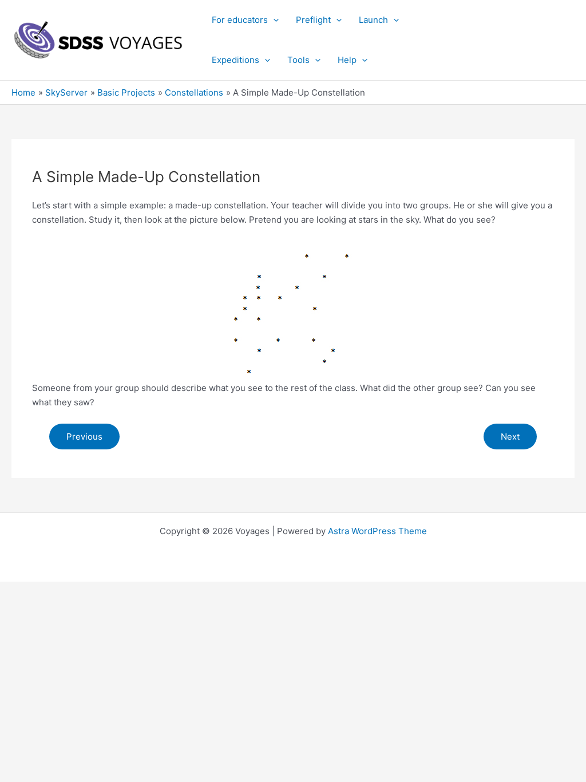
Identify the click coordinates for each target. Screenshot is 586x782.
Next (510, 436)
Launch (373, 19)
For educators (240, 19)
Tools (298, 59)
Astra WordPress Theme (377, 531)
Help (347, 59)
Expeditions (235, 59)
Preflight (313, 19)
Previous (84, 436)
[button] (273, 20)
